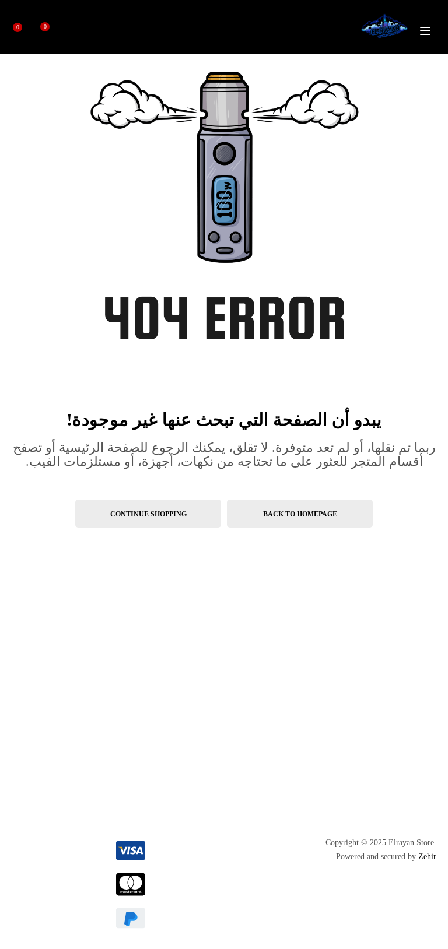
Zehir (427, 856)
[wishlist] (50, 31)
